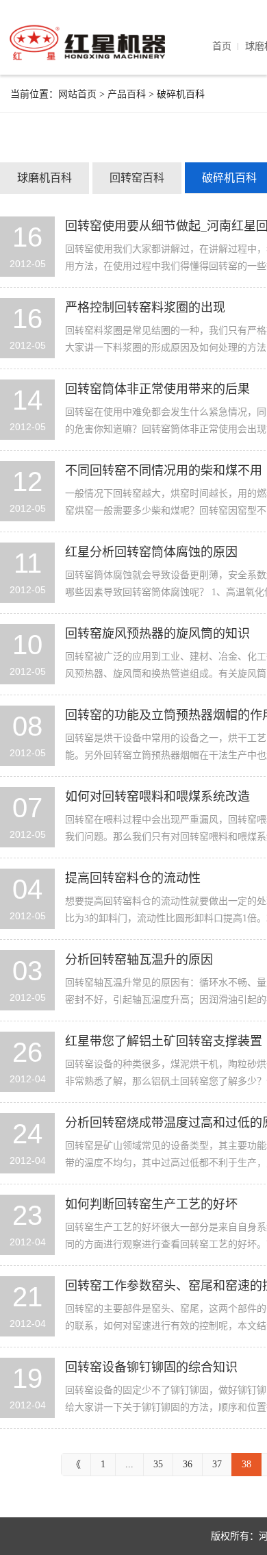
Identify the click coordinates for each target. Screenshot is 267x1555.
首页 (221, 46)
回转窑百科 (137, 178)
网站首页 (77, 94)
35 (158, 1464)
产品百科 (126, 94)
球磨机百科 (44, 178)
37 (217, 1464)
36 (187, 1464)
